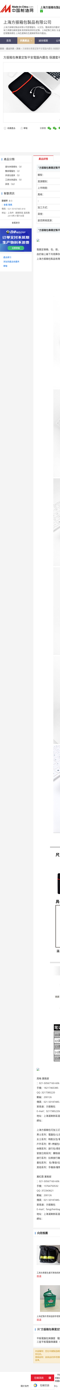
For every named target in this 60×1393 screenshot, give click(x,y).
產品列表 (10, 48)
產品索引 (7, 257)
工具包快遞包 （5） (14, 179)
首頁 (2, 48)
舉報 (26, 128)
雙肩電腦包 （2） (13, 171)
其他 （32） (10, 184)
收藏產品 (11, 128)
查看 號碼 (8, 204)
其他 (18, 48)
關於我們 (25, 1386)
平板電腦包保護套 (46, 1338)
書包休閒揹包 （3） (14, 166)
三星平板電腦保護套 (47, 1341)
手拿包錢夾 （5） (13, 175)
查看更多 (16, 222)
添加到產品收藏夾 (11, 261)
